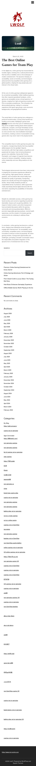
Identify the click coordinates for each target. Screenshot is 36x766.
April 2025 (7, 367)
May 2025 (7, 363)
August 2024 (8, 393)
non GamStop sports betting (12, 543)
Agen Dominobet (9, 436)
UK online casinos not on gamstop (14, 552)
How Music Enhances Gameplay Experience (18, 284)
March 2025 (7, 370)
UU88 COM (7, 475)
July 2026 (7, 317)
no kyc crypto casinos (11, 516)
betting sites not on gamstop (12, 511)
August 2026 (8, 313)
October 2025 (8, 347)
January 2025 (8, 377)
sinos (5, 488)
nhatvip (4, 123)
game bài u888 (8, 663)
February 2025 (8, 373)
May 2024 (7, 400)
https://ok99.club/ (9, 653)
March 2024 (7, 407)
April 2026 (7, 327)
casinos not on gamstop (11, 570)
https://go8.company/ (10, 426)
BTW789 (6, 579)
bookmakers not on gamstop (13, 710)
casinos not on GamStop (11, 525)
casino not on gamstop (11, 431)
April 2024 (7, 403)
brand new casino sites (11, 493)
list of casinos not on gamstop (13, 452)
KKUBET (7, 644)
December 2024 (9, 380)
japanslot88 (7, 479)
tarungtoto (7, 529)
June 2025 (7, 360)
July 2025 (7, 357)
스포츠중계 (7, 682)
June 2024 (7, 397)
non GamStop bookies (11, 606)
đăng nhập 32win (9, 616)
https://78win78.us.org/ (11, 557)
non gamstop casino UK (11, 561)
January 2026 (8, 337)
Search (7, 248)
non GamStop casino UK (11, 691)
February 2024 (8, 410)
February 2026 (8, 333)
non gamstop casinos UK (12, 597)
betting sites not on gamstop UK (14, 719)
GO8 (5, 466)
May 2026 (7, 323)
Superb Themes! (18, 763)
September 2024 (9, 390)
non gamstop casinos (10, 443)
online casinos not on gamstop (13, 547)
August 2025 (8, 353)
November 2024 (9, 383)
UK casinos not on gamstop (12, 584)
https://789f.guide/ (9, 461)
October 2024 (8, 387)
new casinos (8, 457)
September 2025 (9, 350)
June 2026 (7, 320)
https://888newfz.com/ (11, 438)
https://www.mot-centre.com (10, 752)
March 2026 (7, 330)
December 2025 (9, 340)
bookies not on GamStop (11, 538)
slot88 (5, 593)
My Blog (6, 423)
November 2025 (9, 343)
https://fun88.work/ (9, 729)
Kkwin (6, 470)
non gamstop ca (9, 484)
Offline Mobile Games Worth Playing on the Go (18, 288)
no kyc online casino (10, 520)
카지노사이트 (8, 672)
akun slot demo (8, 625)
